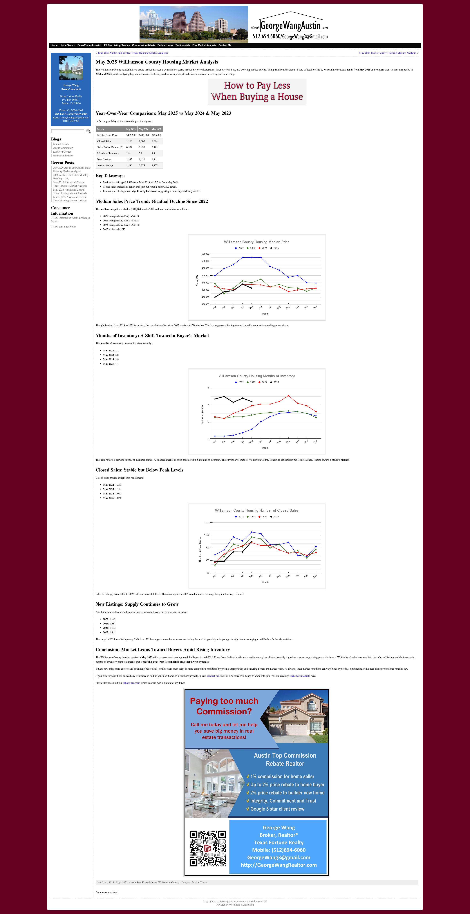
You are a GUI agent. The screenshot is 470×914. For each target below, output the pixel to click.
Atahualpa (248, 904)
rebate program (131, 683)
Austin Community (63, 147)
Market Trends (61, 144)
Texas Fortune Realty (71, 96)
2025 (124, 882)
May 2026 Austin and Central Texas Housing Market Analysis (70, 191)
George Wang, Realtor (233, 901)
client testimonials (300, 676)
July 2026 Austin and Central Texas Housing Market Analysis (72, 169)
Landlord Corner (62, 151)
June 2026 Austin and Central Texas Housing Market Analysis (70, 183)
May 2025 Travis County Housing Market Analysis (387, 53)
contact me (213, 676)
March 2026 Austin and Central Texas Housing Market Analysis (70, 198)
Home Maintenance (63, 155)
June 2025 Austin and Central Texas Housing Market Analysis (133, 53)
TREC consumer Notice (63, 226)
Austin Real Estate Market (143, 882)
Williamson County (168, 882)
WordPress (234, 904)
